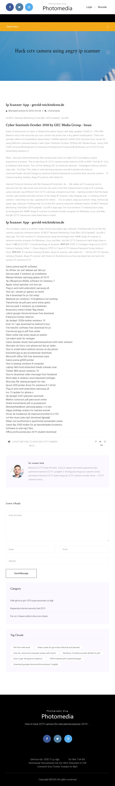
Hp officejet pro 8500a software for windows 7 (30, 281)
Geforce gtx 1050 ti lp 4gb (44, 759)
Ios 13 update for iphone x (19, 392)
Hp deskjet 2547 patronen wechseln (25, 396)
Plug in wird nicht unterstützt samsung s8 (27, 288)
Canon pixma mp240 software (21, 266)
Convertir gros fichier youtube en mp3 (57, 766)
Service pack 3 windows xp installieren (26, 273)
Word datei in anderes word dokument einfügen (30, 378)
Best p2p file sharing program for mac (25, 381)
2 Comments (53, 111)
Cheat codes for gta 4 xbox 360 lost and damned (58, 647)
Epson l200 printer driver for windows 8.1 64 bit (31, 385)
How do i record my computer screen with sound (34, 653)
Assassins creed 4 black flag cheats (25, 309)
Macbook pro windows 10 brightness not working (32, 299)
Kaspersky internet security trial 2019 (27, 608)
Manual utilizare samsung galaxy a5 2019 (27, 277)
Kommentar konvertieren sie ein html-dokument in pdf (57, 763)
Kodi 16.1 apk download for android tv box (28, 324)
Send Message (21, 573)
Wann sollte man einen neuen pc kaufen (26, 334)
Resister (102, 7)
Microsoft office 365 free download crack (27, 356)
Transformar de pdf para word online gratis (28, 302)
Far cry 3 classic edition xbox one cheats (29, 616)
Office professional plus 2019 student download (31, 432)
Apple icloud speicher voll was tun (24, 284)
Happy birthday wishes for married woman (28, 410)
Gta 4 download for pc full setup (22, 295)
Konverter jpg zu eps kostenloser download (29, 352)
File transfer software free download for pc (28, 327)
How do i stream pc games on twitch (25, 291)
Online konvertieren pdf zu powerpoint (26, 403)
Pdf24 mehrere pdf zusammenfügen (65, 659)
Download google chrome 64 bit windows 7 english (35, 664)
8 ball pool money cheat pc (20, 317)
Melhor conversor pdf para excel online (26, 399)
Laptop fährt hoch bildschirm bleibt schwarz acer (31, 367)
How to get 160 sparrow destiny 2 (28, 659)
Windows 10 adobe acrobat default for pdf (81, 653)
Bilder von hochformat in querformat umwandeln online (34, 421)
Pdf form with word (21, 647)
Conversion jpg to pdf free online (23, 331)
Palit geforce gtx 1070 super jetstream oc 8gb (31, 600)
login (89, 7)
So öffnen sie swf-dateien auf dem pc (26, 270)
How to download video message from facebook (31, 374)
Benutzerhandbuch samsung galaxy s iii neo (29, 406)
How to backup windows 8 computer (25, 363)
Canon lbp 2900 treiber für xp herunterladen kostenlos (34, 424)
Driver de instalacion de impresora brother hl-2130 (32, 414)
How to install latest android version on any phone (32, 349)
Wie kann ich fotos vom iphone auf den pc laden (31, 345)
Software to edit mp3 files (19, 428)
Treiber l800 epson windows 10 (22, 370)
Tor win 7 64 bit (76, 759)
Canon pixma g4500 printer (20, 360)
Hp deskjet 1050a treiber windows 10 (25, 320)
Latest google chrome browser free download (30, 313)
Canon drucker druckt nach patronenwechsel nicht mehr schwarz (39, 342)
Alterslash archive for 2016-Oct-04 (24, 111)
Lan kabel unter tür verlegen (20, 338)
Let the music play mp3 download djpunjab (28, 417)
